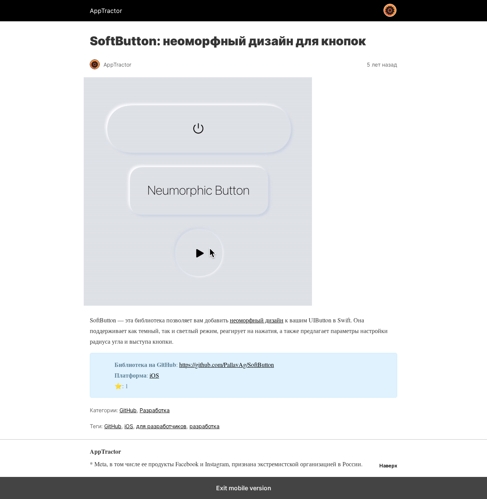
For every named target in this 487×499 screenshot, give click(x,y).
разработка (204, 426)
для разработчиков (161, 426)
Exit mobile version (243, 488)
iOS (154, 375)
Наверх (388, 466)
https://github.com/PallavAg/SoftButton (226, 364)
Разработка (155, 410)
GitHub (128, 410)
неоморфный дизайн (256, 320)
